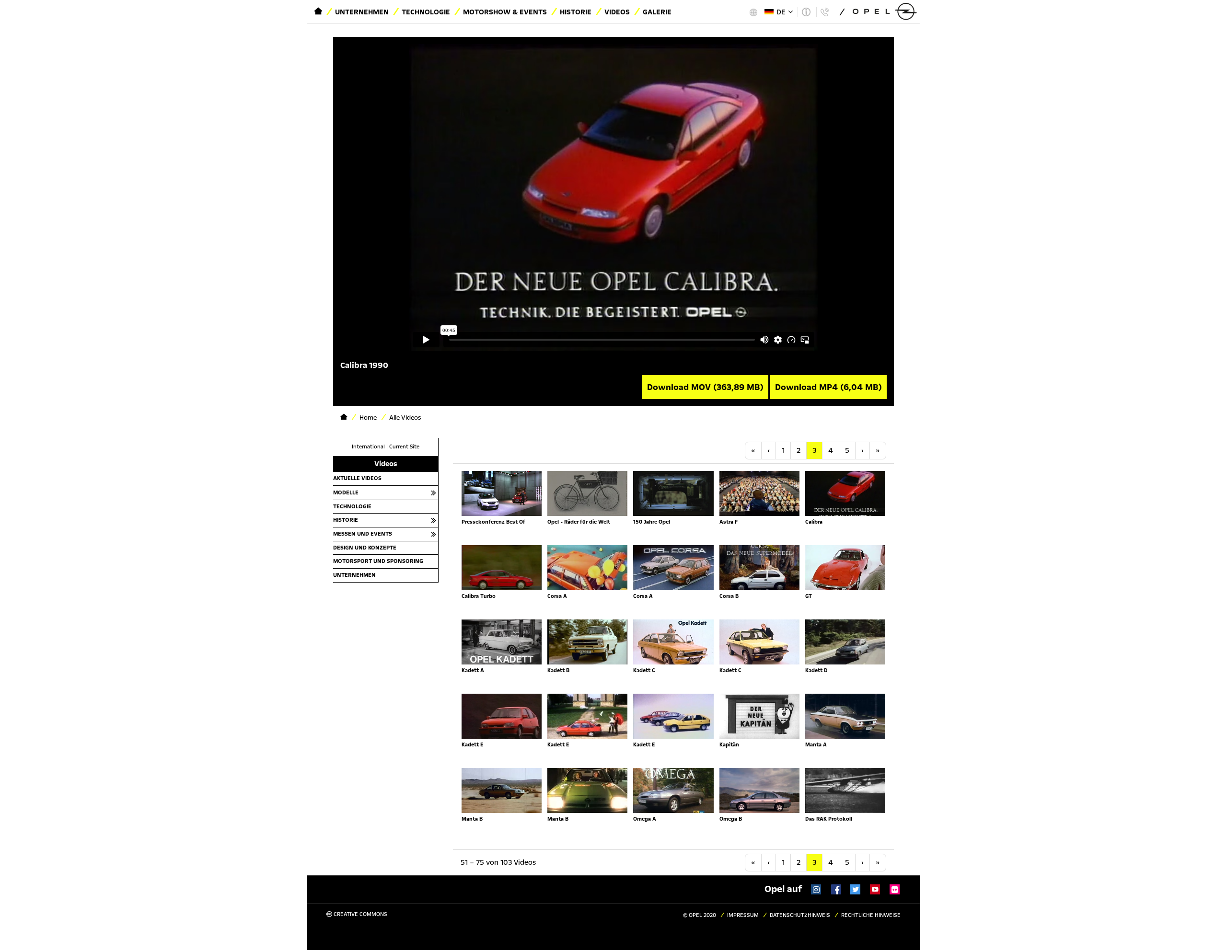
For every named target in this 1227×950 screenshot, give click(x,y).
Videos (617, 12)
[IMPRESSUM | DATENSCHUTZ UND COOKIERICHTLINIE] (806, 12)
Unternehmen (362, 12)
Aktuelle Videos (357, 478)
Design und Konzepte (364, 547)
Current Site (404, 446)
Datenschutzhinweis (800, 915)
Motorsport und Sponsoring (378, 561)
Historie (575, 12)
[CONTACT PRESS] (824, 12)
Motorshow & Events (505, 12)
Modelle (346, 492)
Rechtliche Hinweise (871, 915)
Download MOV (705, 387)
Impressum (743, 915)
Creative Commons (359, 914)
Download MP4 (828, 387)
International (368, 446)
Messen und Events (362, 534)
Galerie (657, 12)
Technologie (426, 12)
